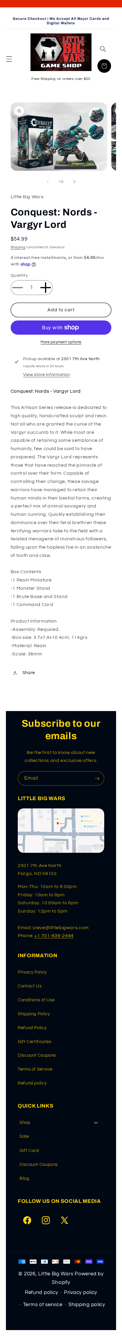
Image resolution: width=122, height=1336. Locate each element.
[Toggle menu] (96, 1122)
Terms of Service (35, 1069)
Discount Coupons (37, 1055)
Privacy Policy (32, 972)
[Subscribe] (97, 778)
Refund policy (32, 1083)
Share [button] (29, 673)
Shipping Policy (34, 1014)
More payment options (61, 342)
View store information (46, 375)
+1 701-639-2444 (53, 935)
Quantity (19, 275)
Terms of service (42, 1304)
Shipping (18, 247)
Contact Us (29, 986)
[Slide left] (47, 181)
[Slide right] (74, 181)
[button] (9, 59)
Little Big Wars (55, 1274)
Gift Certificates (35, 1042)
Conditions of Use (36, 1000)
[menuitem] (61, 1122)
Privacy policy (80, 1292)
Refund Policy (32, 1028)
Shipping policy (86, 1304)
